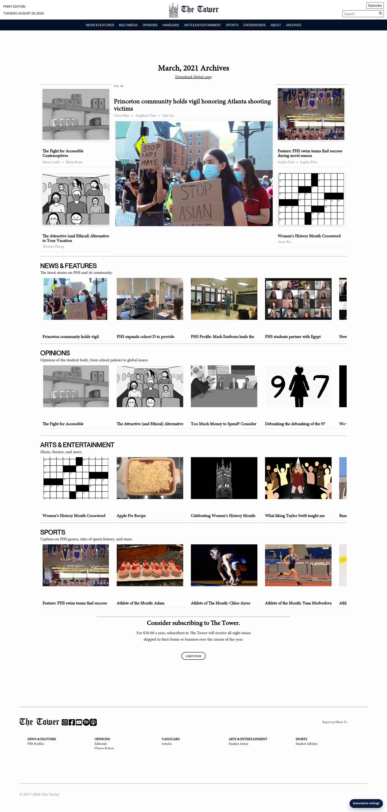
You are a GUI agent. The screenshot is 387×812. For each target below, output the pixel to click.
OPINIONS (150, 25)
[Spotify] (86, 723)
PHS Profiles (35, 744)
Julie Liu (168, 116)
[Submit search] (380, 13)
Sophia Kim (286, 162)
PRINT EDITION (14, 6)
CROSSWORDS (254, 25)
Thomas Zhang (53, 247)
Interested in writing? (366, 803)
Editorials (101, 744)
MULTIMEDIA (128, 25)
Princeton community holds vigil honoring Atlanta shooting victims (192, 105)
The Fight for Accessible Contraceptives (63, 153)
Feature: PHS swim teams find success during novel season (310, 153)
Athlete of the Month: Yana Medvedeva (298, 603)
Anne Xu (284, 242)
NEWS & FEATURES (100, 25)
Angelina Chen (145, 116)
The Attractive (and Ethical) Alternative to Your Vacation (76, 238)
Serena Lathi (51, 162)
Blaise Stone (74, 162)
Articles (167, 744)
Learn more (193, 656)
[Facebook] (71, 723)
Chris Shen (121, 116)
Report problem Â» (334, 722)
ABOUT (275, 25)
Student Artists (238, 744)
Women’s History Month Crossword (309, 236)
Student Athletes (307, 744)
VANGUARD (170, 25)
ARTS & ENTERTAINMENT (202, 25)
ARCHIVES (293, 25)
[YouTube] (78, 723)
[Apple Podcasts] (93, 723)
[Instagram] (64, 723)
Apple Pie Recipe (131, 516)
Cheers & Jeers (104, 748)
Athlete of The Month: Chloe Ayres (220, 603)
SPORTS (232, 25)
